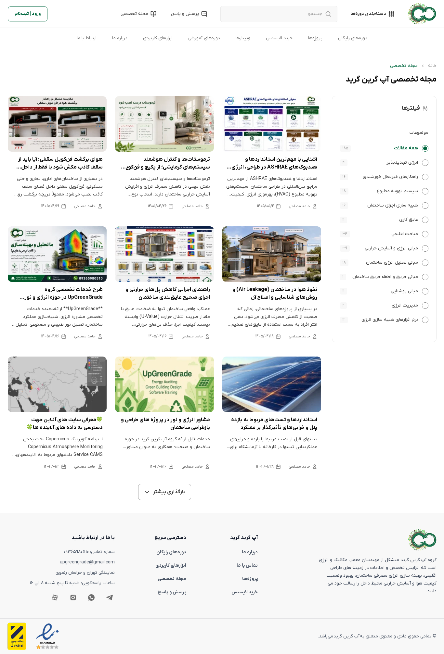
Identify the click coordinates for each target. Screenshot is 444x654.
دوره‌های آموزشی (204, 38)
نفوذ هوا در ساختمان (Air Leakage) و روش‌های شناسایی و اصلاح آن (274, 293)
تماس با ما (247, 565)
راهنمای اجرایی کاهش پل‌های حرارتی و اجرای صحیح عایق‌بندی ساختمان (167, 293)
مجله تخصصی (172, 579)
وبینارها (243, 38)
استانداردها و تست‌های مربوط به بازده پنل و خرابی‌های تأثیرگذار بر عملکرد (274, 424)
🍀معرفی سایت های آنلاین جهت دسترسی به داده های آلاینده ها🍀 (64, 424)
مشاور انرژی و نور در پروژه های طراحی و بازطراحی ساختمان (165, 424)
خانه (432, 66)
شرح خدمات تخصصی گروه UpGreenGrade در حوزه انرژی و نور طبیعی (63, 293)
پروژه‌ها (315, 38)
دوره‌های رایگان (352, 38)
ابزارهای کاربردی (158, 38)
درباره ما (119, 38)
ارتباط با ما (87, 38)
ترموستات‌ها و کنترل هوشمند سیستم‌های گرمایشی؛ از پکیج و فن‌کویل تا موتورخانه (166, 163)
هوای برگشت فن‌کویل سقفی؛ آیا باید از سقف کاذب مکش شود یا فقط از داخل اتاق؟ (60, 163)
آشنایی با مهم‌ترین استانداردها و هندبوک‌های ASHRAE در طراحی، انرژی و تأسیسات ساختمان (272, 163)
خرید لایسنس (279, 38)
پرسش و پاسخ (172, 592)
